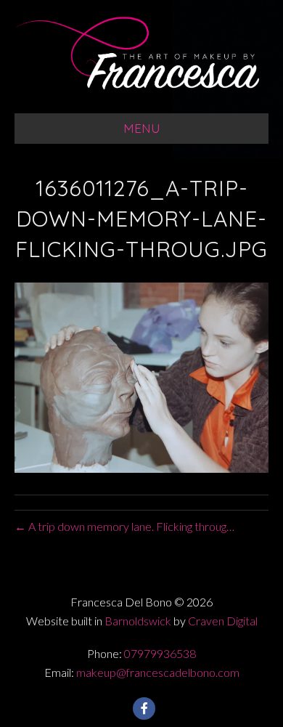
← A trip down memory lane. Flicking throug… (124, 526)
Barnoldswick (137, 621)
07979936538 (160, 653)
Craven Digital (223, 621)
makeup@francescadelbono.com (157, 672)
